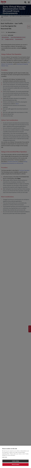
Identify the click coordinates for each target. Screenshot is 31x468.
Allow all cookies (15, 464)
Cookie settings (15, 461)
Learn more (4, 457)
